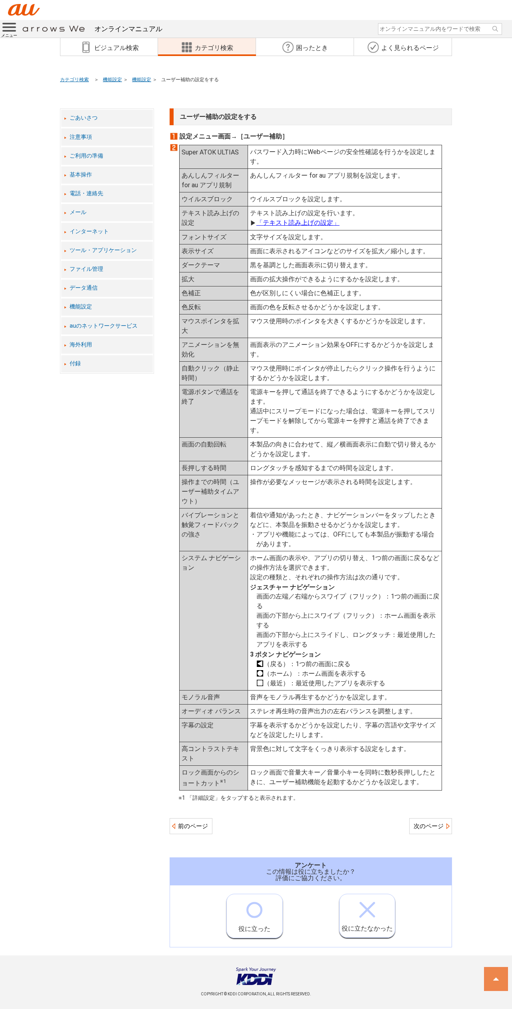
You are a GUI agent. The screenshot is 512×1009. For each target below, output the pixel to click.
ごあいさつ (84, 117)
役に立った (254, 929)
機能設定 (112, 79)
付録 (75, 363)
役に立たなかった (367, 928)
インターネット (89, 231)
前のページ (193, 826)
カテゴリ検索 (74, 79)
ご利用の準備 (86, 155)
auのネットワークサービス (104, 325)
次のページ (429, 826)
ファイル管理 (86, 269)
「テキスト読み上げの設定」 (298, 222)
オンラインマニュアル (128, 29)
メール (78, 212)
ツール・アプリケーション (103, 250)
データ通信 (84, 287)
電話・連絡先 (86, 193)
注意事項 (81, 137)
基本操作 (81, 174)
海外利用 (81, 344)
